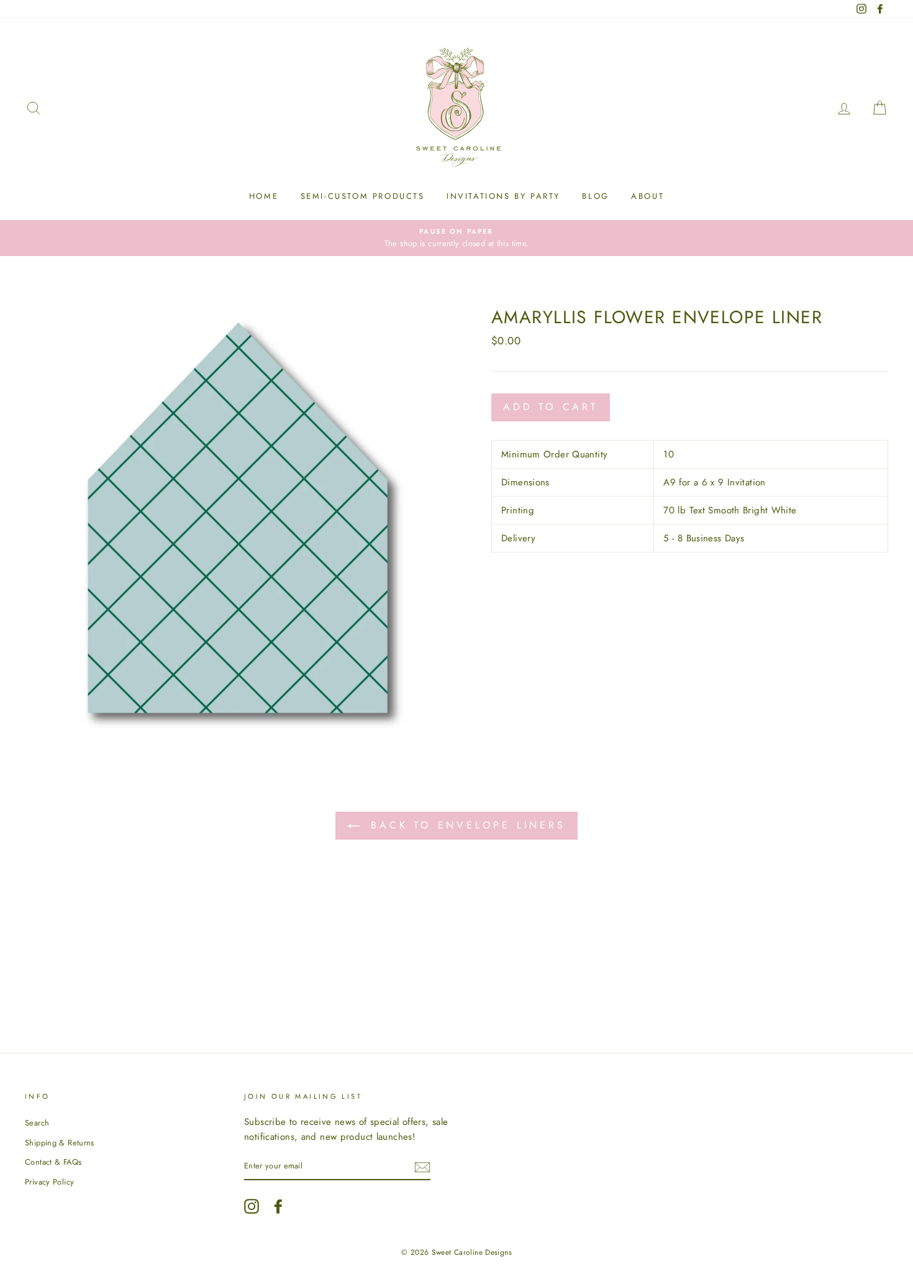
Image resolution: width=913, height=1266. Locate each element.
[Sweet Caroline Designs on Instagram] (251, 1206)
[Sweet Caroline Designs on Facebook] (278, 1206)
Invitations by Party (503, 196)
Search (37, 1123)
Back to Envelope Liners (465, 825)
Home (263, 196)
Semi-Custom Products (363, 196)
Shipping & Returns (59, 1143)
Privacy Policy (49, 1182)
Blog (595, 196)
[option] (456, 238)
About (647, 196)
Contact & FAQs (53, 1162)
